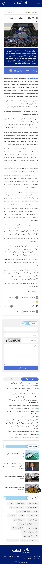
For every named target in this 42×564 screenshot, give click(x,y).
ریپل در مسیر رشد (32, 528)
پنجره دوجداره (20, 504)
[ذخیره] (37, 306)
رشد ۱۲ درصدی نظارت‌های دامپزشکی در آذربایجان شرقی (23, 431)
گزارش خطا (11, 297)
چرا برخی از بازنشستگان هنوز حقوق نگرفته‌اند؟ (14, 477)
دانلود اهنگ (12, 516)
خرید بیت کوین (33, 504)
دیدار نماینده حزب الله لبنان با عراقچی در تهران (25, 394)
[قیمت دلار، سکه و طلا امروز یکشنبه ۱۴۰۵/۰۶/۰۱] (31, 488)
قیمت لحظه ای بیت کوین (30, 536)
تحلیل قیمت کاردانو (18, 528)
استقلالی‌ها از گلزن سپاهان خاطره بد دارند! (26, 434)
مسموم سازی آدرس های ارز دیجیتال (27, 524)
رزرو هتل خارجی (33, 520)
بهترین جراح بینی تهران (24, 512)
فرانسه (18, 312)
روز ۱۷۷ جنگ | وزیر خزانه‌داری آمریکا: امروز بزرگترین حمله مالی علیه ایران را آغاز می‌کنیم (23, 384)
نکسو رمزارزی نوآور (19, 520)
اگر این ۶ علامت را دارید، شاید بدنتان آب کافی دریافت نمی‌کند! (23, 427)
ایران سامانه (17, 562)
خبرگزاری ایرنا (31, 291)
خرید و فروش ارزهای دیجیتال (29, 540)
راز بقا (10, 504)
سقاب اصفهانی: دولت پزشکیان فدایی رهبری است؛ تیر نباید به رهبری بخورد (21, 412)
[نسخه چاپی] (33, 306)
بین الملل (34, 12)
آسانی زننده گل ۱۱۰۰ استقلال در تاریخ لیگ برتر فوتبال (24, 408)
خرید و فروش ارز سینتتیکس (30, 532)
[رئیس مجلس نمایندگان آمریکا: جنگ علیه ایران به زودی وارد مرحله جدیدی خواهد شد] (31, 466)
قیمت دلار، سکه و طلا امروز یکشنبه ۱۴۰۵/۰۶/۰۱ (14, 488)
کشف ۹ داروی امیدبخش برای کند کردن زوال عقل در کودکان (22, 423)
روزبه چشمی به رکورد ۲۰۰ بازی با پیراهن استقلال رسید (23, 405)
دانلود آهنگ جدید (32, 516)
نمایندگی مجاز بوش (32, 508)
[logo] (21, 3)
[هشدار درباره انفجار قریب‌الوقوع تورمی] (31, 455)
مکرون (25, 312)
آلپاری (21, 516)
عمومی (28, 12)
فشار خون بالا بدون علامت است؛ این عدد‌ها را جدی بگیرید (22, 420)
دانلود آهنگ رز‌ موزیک (16, 508)
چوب (35, 512)
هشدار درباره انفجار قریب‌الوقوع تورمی (15, 455)
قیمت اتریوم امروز (12, 540)
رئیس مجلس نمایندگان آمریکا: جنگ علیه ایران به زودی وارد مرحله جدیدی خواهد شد (22, 389)
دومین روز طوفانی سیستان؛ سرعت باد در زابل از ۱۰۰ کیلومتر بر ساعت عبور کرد (22, 401)
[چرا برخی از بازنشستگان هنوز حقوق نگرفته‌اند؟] (31, 477)
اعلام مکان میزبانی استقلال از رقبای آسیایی (26, 417)
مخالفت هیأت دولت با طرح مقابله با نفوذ (27, 397)
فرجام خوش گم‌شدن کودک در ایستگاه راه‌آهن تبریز (24, 438)
